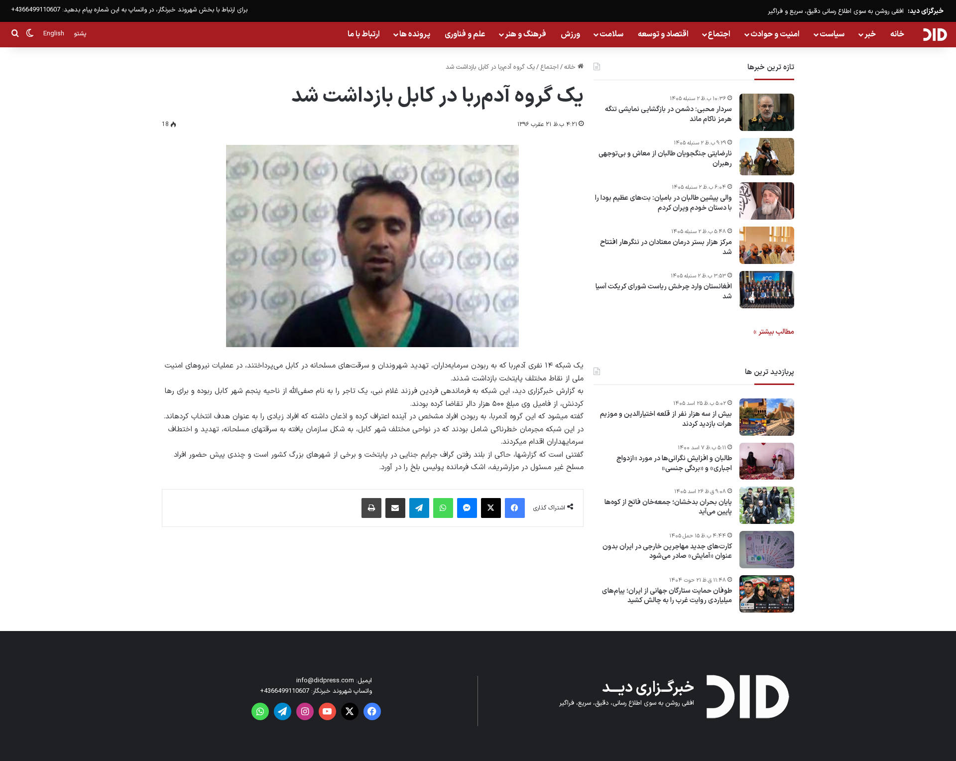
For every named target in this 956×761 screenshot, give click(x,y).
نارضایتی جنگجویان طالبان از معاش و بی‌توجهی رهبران (665, 158)
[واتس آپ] (443, 508)
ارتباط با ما (364, 34)
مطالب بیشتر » (773, 332)
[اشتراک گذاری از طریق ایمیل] (395, 508)
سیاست (832, 34)
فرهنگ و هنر (525, 34)
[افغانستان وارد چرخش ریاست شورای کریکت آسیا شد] (766, 289)
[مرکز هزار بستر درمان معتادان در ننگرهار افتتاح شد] (766, 245)
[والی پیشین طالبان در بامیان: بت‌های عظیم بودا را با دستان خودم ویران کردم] (766, 201)
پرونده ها (414, 34)
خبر (870, 34)
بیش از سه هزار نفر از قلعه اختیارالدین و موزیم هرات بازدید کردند (666, 419)
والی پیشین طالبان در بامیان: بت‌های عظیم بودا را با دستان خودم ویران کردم (663, 203)
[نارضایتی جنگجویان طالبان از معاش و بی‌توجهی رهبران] (766, 156)
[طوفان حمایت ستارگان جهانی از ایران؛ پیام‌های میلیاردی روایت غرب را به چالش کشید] (766, 594)
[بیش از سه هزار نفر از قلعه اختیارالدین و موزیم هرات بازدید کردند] (766, 417)
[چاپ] (371, 508)
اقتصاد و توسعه (663, 34)
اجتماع (719, 34)
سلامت (611, 34)
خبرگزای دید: (926, 11)
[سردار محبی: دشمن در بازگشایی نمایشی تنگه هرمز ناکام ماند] (766, 112)
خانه (897, 34)
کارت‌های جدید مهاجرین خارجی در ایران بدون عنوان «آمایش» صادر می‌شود (667, 551)
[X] (491, 508)
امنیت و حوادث (775, 34)
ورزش (570, 34)
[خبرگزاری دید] (935, 34)
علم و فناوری (465, 34)
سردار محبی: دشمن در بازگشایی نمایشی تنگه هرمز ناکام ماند (668, 114)
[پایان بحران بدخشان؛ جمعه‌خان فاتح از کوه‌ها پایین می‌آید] (766, 505)
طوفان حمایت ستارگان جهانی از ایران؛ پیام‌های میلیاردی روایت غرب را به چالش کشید (667, 596)
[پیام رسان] (467, 508)
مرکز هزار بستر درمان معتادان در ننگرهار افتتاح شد (666, 247)
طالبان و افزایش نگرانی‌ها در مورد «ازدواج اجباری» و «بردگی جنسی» (674, 463)
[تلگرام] (419, 508)
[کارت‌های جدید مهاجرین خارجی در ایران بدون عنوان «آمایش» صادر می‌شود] (766, 549)
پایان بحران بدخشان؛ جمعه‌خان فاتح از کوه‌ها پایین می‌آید (668, 507)
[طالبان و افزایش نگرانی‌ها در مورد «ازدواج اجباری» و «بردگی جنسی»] (766, 461)
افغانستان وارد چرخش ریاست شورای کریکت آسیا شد (664, 291)
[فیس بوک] (515, 508)
